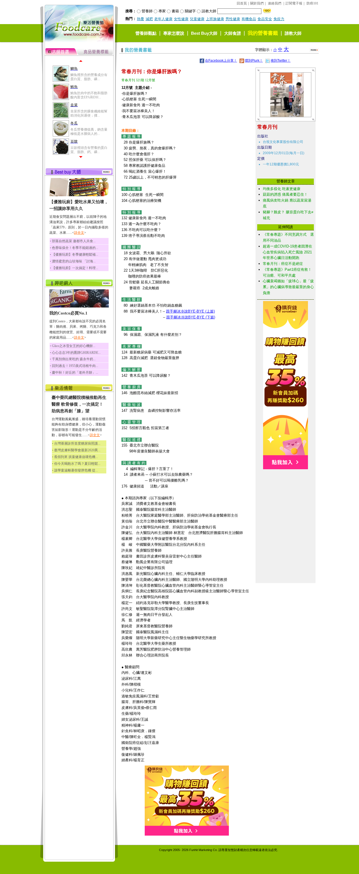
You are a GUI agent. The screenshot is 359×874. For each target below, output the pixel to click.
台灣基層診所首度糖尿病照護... (77, 443)
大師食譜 (232, 33)
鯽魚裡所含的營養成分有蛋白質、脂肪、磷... (88, 77)
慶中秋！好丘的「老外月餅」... (75, 372)
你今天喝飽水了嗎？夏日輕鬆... (77, 464)
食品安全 (264, 19)
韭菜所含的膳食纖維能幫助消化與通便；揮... (88, 113)
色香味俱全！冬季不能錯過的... (75, 248)
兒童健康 (197, 19)
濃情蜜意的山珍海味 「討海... (74, 261)
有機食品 (248, 19)
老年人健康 (163, 19)
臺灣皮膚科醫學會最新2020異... (77, 450)
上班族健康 (215, 19)
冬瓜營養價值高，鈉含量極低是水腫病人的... (88, 131)
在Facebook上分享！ (221, 61)
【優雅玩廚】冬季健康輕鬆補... (75, 254)
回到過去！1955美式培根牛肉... (75, 366)
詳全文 (79, 233)
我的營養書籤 (263, 33)
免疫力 (278, 19)
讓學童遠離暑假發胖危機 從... (76, 470)
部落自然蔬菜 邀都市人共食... (74, 241)
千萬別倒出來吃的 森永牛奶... (74, 359)
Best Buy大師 (204, 33)
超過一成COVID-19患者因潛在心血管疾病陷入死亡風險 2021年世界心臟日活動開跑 (287, 252)
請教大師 (293, 33)
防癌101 (312, 3)
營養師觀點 (146, 33)
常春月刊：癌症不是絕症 (283, 264)
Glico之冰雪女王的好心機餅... (73, 346)
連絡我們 (274, 3)
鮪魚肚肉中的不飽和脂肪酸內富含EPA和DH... (88, 95)
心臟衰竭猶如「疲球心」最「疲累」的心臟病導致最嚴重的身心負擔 (288, 287)
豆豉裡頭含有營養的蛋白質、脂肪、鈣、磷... (88, 150)
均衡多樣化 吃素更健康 (281, 189)
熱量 (140, 19)
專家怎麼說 (173, 33)
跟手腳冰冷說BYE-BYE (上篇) (190, 311)
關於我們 (257, 3)
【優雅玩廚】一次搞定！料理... (75, 268)
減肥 (149, 19)
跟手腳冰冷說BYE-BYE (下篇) (190, 317)
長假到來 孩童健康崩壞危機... (76, 457)
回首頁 (242, 3)
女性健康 (181, 19)
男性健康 (232, 19)
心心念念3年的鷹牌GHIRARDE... (76, 353)
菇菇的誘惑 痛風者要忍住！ (285, 194)
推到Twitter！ (281, 61)
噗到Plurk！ (254, 61)
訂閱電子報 (294, 3)
